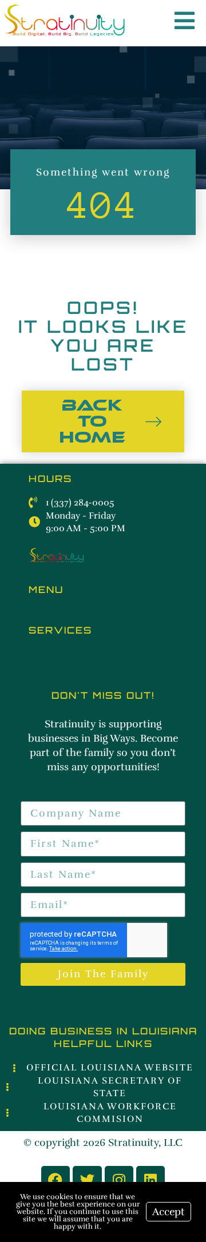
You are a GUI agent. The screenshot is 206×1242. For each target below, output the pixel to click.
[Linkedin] (150, 1180)
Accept (168, 1211)
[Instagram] (119, 1180)
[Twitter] (87, 1180)
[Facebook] (55, 1180)
